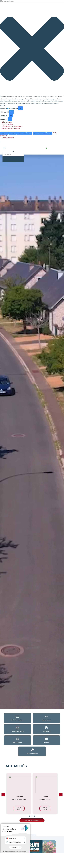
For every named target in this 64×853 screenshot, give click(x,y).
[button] (32, 49)
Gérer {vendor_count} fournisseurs (12, 126)
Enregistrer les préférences (42, 133)
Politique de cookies (8, 137)
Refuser (13, 133)
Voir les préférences (25, 133)
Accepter (4, 133)
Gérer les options (7, 122)
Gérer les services (7, 124)
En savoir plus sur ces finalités (11, 128)
